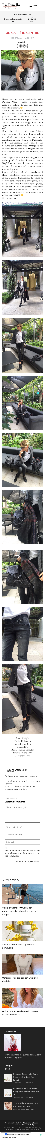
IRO (26, 747)
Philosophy (26, 741)
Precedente (11, 799)
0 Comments (29, 1083)
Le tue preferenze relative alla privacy (18, 1134)
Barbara (9, 776)
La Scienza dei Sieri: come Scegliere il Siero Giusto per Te (26, 1092)
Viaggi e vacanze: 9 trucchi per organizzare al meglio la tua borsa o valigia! (19, 911)
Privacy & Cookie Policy (22, 1124)
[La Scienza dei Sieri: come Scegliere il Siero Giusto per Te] (8, 1093)
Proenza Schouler (26, 749)
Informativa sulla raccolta (9, 1137)
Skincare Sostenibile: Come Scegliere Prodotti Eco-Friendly (25, 1077)
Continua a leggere (13, 1057)
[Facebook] (6, 1069)
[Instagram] (9, 1069)
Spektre (26, 755)
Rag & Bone (25, 744)
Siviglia (25, 738)
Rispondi (33, 776)
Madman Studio (30, 1123)
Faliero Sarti (26, 752)
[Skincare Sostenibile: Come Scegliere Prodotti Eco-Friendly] (8, 1078)
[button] (17, 46)
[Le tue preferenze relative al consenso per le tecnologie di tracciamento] (41, 1135)
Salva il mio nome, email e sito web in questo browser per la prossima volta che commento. (22, 853)
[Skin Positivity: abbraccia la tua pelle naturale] (8, 1106)
